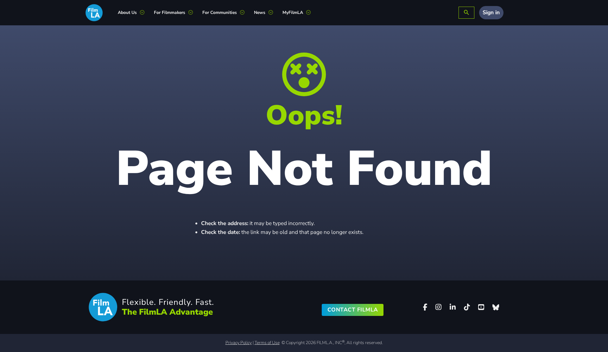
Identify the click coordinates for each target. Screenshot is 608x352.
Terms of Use (267, 343)
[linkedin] (452, 307)
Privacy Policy (238, 343)
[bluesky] (495, 307)
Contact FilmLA (352, 309)
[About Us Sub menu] (144, 12)
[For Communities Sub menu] (244, 12)
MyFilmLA (292, 12)
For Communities (219, 12)
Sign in (491, 12)
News (259, 12)
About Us (127, 12)
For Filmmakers (169, 12)
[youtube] (481, 307)
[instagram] (438, 307)
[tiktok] (467, 307)
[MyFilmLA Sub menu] (310, 12)
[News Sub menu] (273, 12)
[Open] (466, 13)
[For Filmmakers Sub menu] (193, 12)
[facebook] (425, 307)
